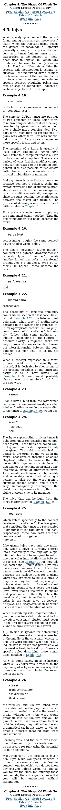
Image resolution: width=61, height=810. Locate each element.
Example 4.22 (23, 318)
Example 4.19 (13, 376)
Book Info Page (30, 18)
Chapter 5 (31, 206)
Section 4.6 (33, 654)
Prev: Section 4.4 (17, 11)
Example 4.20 (32, 410)
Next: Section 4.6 (43, 11)
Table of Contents (31, 15)
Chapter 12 (32, 561)
